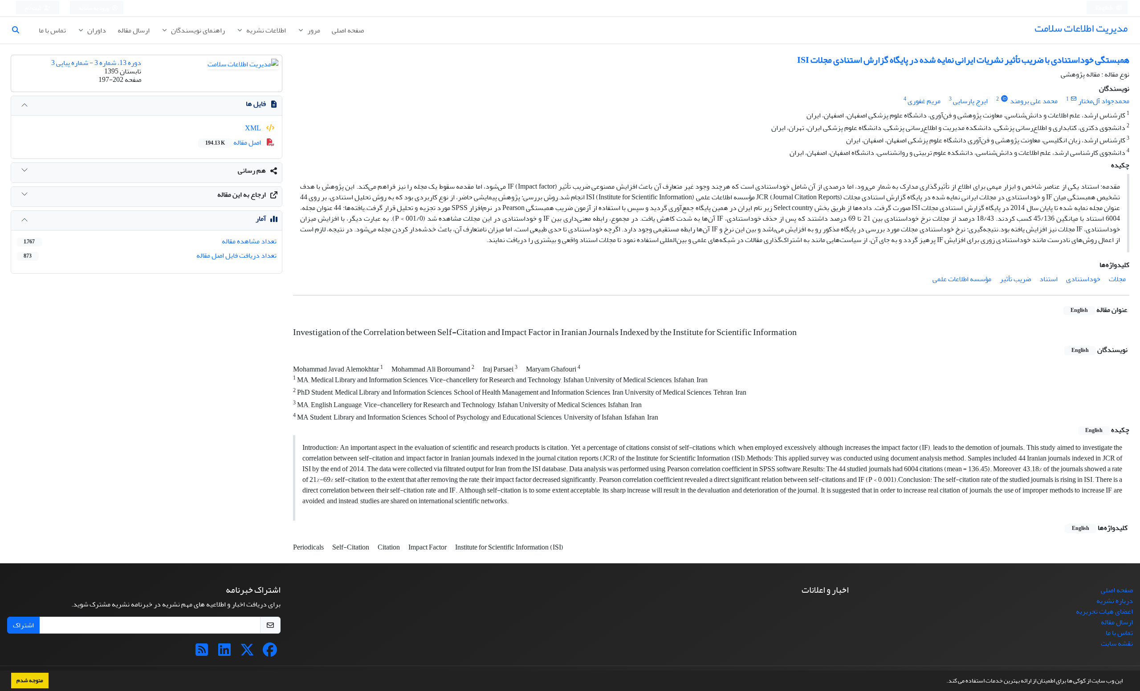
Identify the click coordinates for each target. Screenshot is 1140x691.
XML (253, 128)
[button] (944, 681)
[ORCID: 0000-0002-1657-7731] (1004, 99)
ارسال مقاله (134, 30)
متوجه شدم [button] (29, 680)
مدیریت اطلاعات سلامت (1081, 28)
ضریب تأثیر (1015, 279)
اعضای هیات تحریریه (1104, 611)
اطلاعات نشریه (265, 30)
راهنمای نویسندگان (197, 30)
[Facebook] (270, 652)
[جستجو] (19, 30)
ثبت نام (33, 8)
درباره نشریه (1114, 600)
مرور (313, 30)
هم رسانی (252, 170)
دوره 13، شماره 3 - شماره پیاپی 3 (96, 62)
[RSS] (201, 652)
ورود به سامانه (94, 8)
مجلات (1117, 279)
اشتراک (23, 625)
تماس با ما (52, 30)
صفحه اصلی (348, 30)
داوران (96, 30)
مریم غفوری (924, 101)
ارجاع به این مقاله (241, 194)
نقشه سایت (1117, 643)
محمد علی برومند (1034, 101)
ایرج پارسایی (970, 101)
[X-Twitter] (247, 652)
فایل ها (256, 103)
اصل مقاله (233, 142)
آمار (261, 218)
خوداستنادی (1083, 279)
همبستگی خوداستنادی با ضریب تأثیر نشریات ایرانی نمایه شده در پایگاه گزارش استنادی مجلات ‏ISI (963, 60)
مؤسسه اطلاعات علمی (961, 279)
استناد (1048, 279)
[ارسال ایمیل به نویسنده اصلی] (1073, 99)
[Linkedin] (224, 652)
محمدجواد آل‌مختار (1103, 101)
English (1104, 8)
